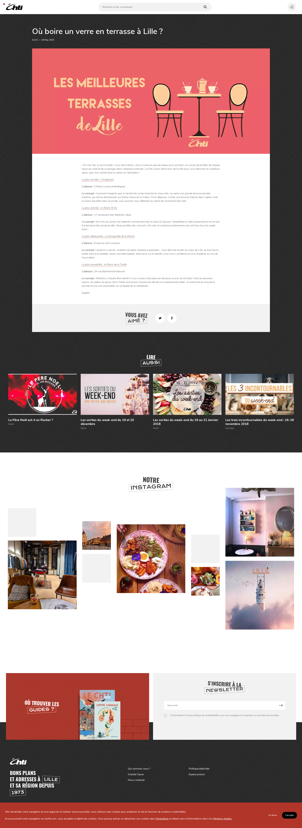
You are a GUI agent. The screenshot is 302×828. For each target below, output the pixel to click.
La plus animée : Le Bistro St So (99, 208)
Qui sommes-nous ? (139, 768)
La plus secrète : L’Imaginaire (98, 179)
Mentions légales (222, 818)
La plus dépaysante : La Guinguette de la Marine (108, 236)
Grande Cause (136, 774)
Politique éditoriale (199, 768)
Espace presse (197, 774)
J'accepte (289, 815)
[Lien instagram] (151, 559)
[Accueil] (14, 7)
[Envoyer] (281, 705)
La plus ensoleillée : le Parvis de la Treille (104, 264)
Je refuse (272, 815)
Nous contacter (136, 780)
